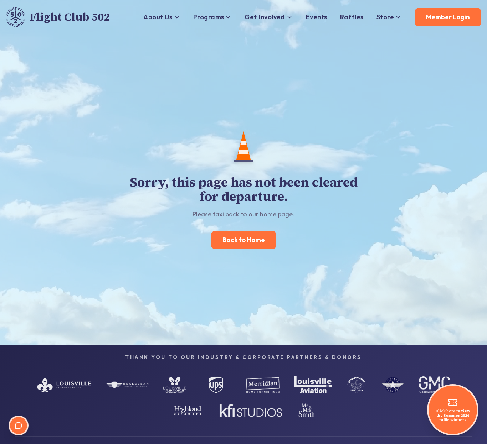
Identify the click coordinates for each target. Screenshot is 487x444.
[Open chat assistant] (19, 425)
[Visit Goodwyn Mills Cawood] (434, 384)
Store (385, 17)
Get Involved (265, 17)
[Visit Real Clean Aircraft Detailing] (127, 384)
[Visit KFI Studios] (251, 410)
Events (316, 17)
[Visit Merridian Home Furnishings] (263, 384)
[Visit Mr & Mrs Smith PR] (306, 410)
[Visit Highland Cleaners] (188, 410)
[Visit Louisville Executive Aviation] (64, 384)
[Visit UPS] (216, 384)
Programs (208, 17)
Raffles (352, 17)
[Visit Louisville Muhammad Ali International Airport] (174, 384)
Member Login (448, 17)
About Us (158, 17)
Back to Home (243, 240)
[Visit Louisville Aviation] (313, 384)
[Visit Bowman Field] (356, 384)
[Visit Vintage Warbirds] (393, 384)
